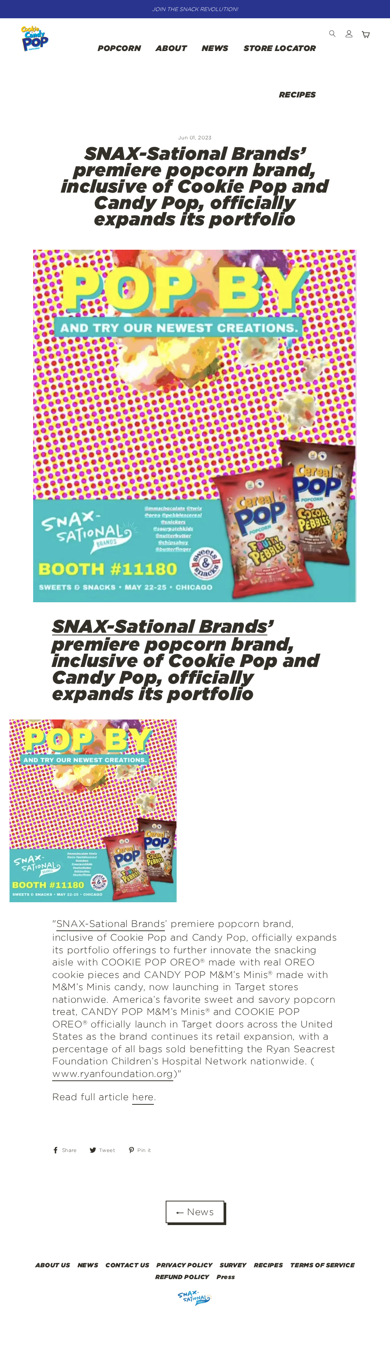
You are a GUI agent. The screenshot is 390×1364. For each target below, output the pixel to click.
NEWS (215, 48)
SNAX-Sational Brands (159, 626)
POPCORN (119, 48)
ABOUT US (52, 1265)
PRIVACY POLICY (184, 1265)
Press (226, 1276)
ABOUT (171, 48)
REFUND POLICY (182, 1276)
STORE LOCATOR (280, 48)
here (143, 1097)
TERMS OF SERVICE (322, 1265)
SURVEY (233, 1265)
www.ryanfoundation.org (112, 1073)
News (199, 1212)
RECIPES (297, 94)
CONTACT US (127, 1265)
